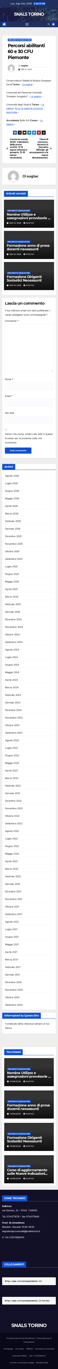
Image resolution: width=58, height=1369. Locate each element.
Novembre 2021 (14, 899)
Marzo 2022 (11, 868)
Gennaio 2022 (12, 884)
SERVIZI (29, 1349)
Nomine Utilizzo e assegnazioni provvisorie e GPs (28, 218)
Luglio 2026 (11, 483)
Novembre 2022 (14, 808)
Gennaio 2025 (12, 611)
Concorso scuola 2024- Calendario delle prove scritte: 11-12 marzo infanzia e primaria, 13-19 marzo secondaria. (19, 148)
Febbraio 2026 (13, 521)
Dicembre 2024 (13, 619)
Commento (12, 320)
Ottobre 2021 (12, 906)
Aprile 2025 (11, 589)
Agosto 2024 (12, 649)
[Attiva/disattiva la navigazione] (27, 24)
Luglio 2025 (11, 566)
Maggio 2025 (12, 581)
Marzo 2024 (12, 687)
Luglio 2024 (11, 657)
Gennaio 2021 (12, 974)
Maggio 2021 (12, 944)
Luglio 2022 (11, 838)
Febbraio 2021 (13, 967)
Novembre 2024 (14, 627)
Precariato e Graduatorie (20, 40)
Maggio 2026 (12, 498)
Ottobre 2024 (12, 634)
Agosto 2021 (12, 921)
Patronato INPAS (19, 1356)
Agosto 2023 (12, 740)
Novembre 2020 (14, 989)
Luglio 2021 (11, 929)
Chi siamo (19, 1349)
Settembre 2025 (14, 558)
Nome (9, 379)
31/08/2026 (15, 1081)
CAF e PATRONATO (37, 1356)
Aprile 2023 (11, 770)
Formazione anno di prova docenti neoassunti (28, 247)
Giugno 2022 (12, 846)
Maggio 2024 (12, 672)
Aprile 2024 (11, 679)
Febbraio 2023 (13, 785)
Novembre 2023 (14, 717)
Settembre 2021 (13, 914)
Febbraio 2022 (13, 876)
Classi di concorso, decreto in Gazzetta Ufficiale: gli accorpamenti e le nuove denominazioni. (38, 148)
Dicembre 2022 (13, 800)
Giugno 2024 (12, 664)
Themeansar (28, 1342)
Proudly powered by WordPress (21, 1338)
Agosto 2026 (12, 475)
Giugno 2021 (12, 936)
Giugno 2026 (12, 490)
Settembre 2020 (14, 1004)
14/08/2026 (15, 1114)
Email (9, 396)
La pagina (27, 84)
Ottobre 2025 (12, 551)
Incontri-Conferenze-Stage (22, 1362)
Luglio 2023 (11, 747)
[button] (49, 24)
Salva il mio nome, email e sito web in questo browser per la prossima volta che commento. (29, 438)
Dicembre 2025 (13, 536)
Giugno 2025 (12, 574)
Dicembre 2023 (13, 710)
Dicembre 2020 (13, 982)
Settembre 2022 (14, 823)
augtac (24, 65)
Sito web (9, 412)
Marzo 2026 (11, 513)
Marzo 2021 (11, 959)
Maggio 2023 (12, 763)
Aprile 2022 (11, 861)
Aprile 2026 (11, 506)
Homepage (8, 1349)
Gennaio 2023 (12, 793)
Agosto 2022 (12, 831)
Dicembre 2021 (13, 891)
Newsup (45, 1338)
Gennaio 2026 (12, 528)
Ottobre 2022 (12, 815)
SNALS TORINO (29, 14)
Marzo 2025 (11, 596)
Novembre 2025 (14, 543)
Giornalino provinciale (44, 1349)
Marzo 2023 (11, 778)
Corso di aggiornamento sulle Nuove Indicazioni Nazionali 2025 (27, 1173)
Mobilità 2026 (42, 1362)
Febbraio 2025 (13, 604)
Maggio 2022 (12, 853)
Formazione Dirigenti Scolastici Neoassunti (24, 278)
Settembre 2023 (14, 732)
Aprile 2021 (11, 952)
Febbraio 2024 (13, 695)
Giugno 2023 (12, 755)
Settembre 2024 (14, 642)
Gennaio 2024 (12, 702)
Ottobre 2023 (12, 725)
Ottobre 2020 (12, 997)
